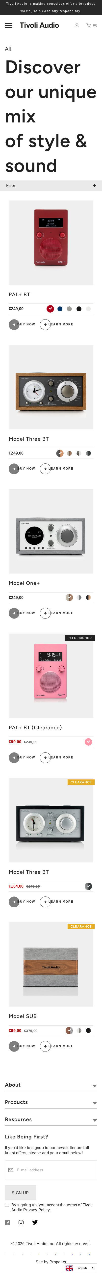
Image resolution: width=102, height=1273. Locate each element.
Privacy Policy (36, 1210)
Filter (10, 185)
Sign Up (20, 1193)
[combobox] (80, 1268)
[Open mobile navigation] (8, 25)
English (81, 1268)
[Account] (77, 25)
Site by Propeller (51, 1262)
